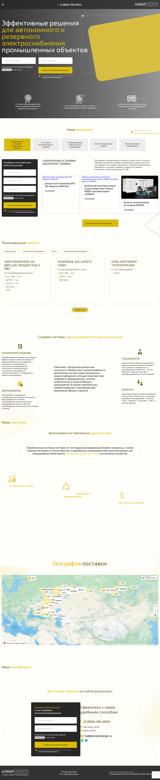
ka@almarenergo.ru (98, 736)
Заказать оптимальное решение (145, 133)
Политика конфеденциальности (122, 772)
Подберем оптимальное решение (56, 745)
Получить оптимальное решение (55, 70)
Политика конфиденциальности (52, 77)
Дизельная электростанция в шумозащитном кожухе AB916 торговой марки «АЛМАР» (100, 189)
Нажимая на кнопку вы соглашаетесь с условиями (58, 76)
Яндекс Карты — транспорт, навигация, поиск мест (19, 577)
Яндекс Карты (6, 575)
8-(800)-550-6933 (70, 4)
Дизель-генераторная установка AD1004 (136, 203)
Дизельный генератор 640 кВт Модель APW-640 (60, 185)
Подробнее (50, 190)
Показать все (80, 310)
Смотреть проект (26, 275)
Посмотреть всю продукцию (99, 223)
